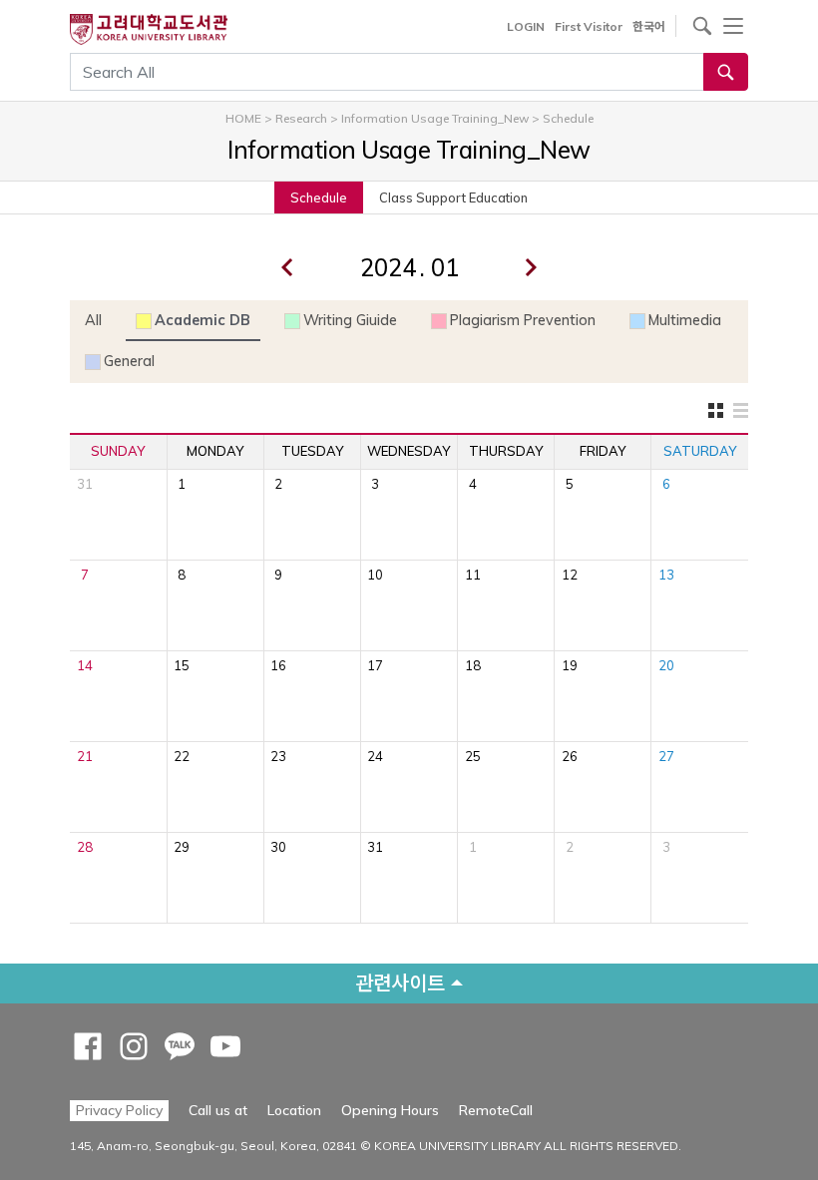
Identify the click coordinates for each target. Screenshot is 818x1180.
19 (570, 665)
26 (570, 756)
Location (294, 1110)
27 (666, 756)
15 (182, 665)
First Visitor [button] (588, 26)
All (93, 320)
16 (278, 665)
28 (85, 847)
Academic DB (202, 320)
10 (375, 575)
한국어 (648, 26)
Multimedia (684, 320)
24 (375, 756)
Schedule (318, 197)
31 (85, 484)
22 (182, 756)
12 (570, 575)
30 (278, 847)
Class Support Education (453, 197)
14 (85, 665)
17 (375, 665)
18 (473, 665)
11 (473, 575)
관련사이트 (400, 983)
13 (666, 575)
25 (473, 756)
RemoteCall (496, 1109)
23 (278, 756)
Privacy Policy (119, 1110)
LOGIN (526, 26)
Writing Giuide (350, 320)
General (129, 361)
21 (85, 756)
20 (666, 665)
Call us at (218, 1110)
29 (182, 847)
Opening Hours (390, 1110)
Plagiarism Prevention (523, 320)
